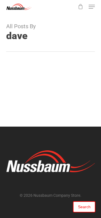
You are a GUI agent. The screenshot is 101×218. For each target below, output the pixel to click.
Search (84, 207)
